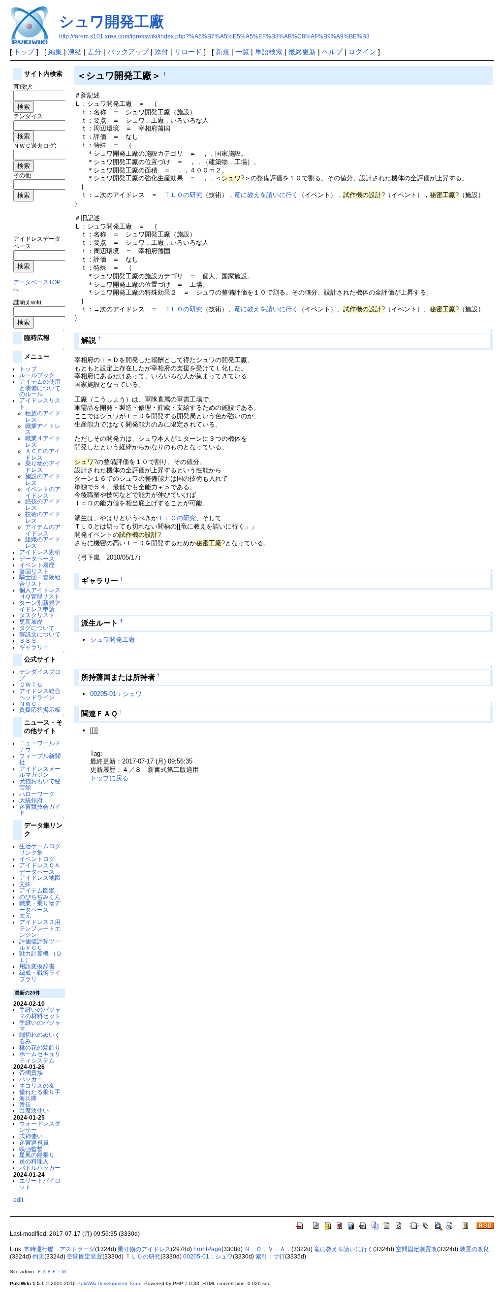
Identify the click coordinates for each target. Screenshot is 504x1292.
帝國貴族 (31, 1072)
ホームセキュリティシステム (40, 1057)
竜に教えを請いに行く (266, 195)
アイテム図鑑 (37, 890)
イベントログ (37, 859)
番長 (25, 1104)
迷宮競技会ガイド (40, 809)
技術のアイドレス (43, 517)
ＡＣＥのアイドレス (43, 454)
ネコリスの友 (37, 1085)
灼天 (38, 1256)
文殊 (25, 884)
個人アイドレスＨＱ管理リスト (40, 593)
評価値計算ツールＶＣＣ (40, 944)
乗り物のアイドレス (43, 466)
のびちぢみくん (40, 897)
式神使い (31, 1136)
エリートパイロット (40, 1183)
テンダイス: (28, 116)
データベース (37, 558)
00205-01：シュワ (116, 693)
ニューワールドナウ (40, 746)
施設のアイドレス (43, 479)
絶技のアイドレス (43, 504)
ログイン (362, 52)
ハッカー (31, 1079)
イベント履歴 (37, 565)
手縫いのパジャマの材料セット (40, 1012)
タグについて (37, 628)
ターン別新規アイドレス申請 (40, 605)
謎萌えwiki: (28, 302)
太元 (25, 915)
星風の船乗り (37, 1155)
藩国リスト (34, 571)
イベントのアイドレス (43, 492)
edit (18, 1199)
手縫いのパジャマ (40, 1025)
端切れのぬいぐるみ (40, 1037)
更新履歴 (31, 621)
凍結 (75, 52)
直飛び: (22, 86)
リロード (188, 52)
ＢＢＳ (28, 640)
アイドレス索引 (40, 552)
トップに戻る (109, 778)
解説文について (40, 634)
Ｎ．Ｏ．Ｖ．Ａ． (267, 1249)
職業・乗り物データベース (40, 906)
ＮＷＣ (28, 703)
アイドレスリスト (40, 403)
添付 (161, 52)
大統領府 (31, 800)
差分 (94, 52)
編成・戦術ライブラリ (40, 975)
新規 (222, 52)
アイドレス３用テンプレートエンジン (40, 928)
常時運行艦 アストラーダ (59, 1249)
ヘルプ (332, 52)
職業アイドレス (43, 429)
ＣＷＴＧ (31, 684)
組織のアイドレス (43, 542)
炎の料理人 (34, 1161)
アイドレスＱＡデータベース (39, 868)
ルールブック (37, 375)
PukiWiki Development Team (109, 1283)
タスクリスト (37, 615)
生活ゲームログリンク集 (40, 849)
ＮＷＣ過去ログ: (34, 145)
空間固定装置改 (416, 1249)
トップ (24, 52)
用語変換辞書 (37, 966)
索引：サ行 (270, 1256)
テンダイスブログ (40, 674)
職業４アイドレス (43, 441)
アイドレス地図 (40, 877)
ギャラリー (34, 647)
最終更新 (302, 52)
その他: (22, 175)
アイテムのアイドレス (43, 530)
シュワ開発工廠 (111, 21)
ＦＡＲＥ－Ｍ (51, 1271)
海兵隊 (28, 1098)
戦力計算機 (34, 953)
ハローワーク (37, 794)
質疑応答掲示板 (40, 709)
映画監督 (31, 1149)
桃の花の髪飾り (40, 1047)
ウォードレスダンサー (40, 1126)
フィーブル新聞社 (40, 759)
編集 (55, 52)
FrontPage (207, 1249)
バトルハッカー (40, 1167)
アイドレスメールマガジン (40, 771)
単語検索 (269, 52)
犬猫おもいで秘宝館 (40, 784)
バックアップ (128, 52)
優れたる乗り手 (40, 1092)
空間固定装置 (84, 1256)
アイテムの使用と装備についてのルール (40, 388)
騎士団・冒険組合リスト (40, 580)
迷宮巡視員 (34, 1142)
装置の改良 (474, 1249)
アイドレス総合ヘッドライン (40, 694)
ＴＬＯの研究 (183, 195)
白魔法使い (34, 1110)
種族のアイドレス (43, 416)
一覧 (242, 52)
